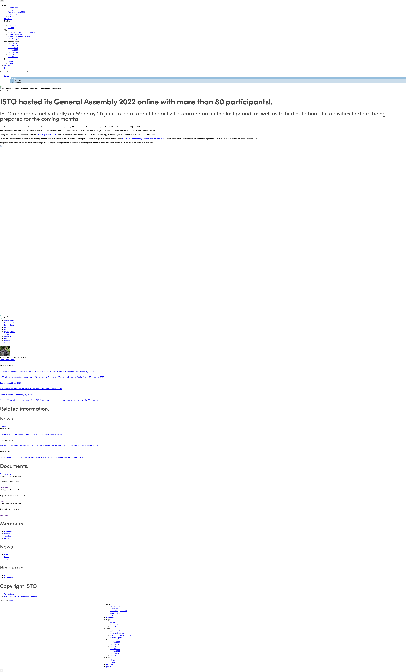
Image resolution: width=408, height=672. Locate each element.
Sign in (6, 76)
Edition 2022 (13, 52)
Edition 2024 (13, 48)
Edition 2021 (13, 54)
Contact (11, 16)
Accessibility (9, 320)
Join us (6, 68)
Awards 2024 (13, 14)
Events (10, 63)
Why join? (12, 10)
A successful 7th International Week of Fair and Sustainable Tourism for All (31, 434)
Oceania (7, 343)
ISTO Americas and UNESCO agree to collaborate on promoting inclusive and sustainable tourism (41, 457)
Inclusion (7, 327)
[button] (7, 317)
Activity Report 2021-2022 (46, 134)
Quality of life (9, 332)
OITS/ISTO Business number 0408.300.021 (20, 596)
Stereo (10, 600)
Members (8, 19)
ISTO (6, 329)
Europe (11, 27)
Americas (12, 25)
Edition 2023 (13, 50)
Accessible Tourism (15, 34)
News (10, 61)
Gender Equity (14, 39)
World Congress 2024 (16, 12)
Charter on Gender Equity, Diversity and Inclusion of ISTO (144, 138)
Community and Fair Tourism (19, 36)
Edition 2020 (13, 57)
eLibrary (7, 65)
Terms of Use (9, 594)
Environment (9, 323)
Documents (8, 577)
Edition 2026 (13, 43)
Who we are (13, 7)
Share (2, 359)
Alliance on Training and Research (21, 32)
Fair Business (9, 325)
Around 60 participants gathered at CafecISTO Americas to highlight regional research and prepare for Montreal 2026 (50, 445)
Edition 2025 (13, 45)
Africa (10, 23)
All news (3, 426)
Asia (6, 338)
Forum (6, 575)
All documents (5, 474)
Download (4, 487)
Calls (6, 559)
